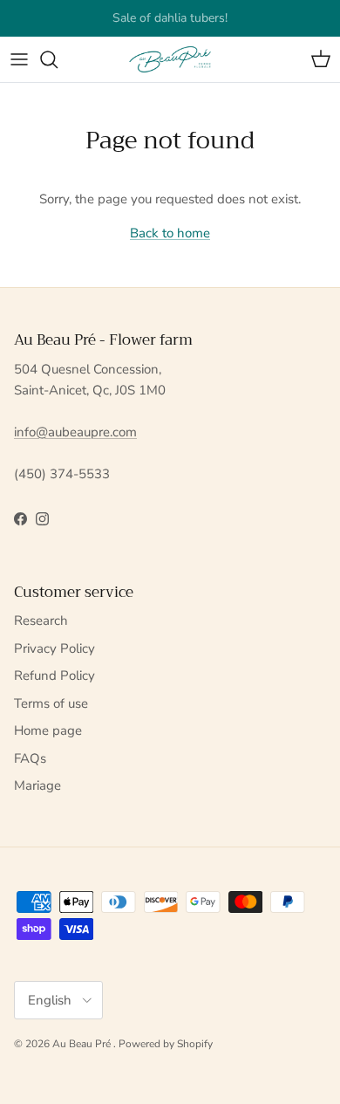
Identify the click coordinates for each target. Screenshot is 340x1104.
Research (41, 620)
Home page (48, 730)
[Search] (57, 59)
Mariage (37, 785)
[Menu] (19, 59)
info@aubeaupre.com (75, 432)
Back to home (170, 233)
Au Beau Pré (82, 1044)
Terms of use (51, 703)
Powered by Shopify (166, 1044)
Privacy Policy (54, 648)
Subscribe (120, 25)
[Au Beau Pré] (170, 59)
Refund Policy (54, 675)
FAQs (30, 758)
